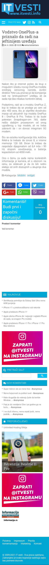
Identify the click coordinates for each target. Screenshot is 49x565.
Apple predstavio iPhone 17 (15, 311)
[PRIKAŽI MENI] (3, 22)
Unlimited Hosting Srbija (15, 427)
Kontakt (38, 543)
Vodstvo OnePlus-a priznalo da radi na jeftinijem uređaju (20, 36)
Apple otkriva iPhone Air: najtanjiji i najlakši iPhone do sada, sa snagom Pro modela (25, 317)
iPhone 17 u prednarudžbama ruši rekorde (22, 307)
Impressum (19, 540)
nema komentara (31, 45)
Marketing (26, 543)
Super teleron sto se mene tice (17, 388)
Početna (6, 540)
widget (31, 175)
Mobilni (21, 175)
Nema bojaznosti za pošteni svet (17, 393)
